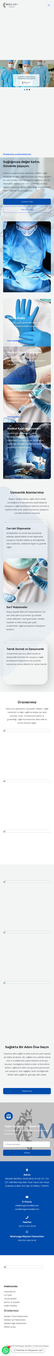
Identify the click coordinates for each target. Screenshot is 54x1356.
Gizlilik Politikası (10, 1305)
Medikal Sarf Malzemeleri (15, 1319)
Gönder (27, 1153)
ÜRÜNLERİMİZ (10, 1298)
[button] (24, 89)
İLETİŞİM (8, 1295)
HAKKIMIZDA (9, 1291)
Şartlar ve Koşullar (12, 1302)
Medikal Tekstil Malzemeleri (16, 1316)
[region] (27, 75)
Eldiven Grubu (10, 1326)
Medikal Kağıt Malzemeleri (15, 1323)
